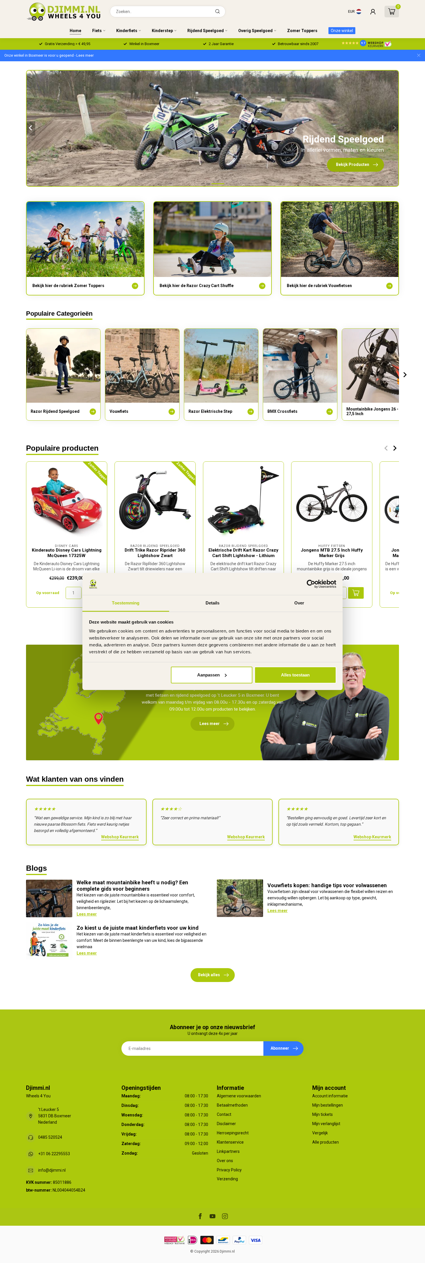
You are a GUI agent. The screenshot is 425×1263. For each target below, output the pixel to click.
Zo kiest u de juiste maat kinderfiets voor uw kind (138, 928)
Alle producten (325, 1142)
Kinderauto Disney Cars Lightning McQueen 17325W (66, 553)
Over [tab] (299, 602)
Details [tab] (213, 602)
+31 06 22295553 (54, 1153)
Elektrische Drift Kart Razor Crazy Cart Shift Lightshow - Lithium (243, 553)
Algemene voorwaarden (239, 1096)
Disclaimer (226, 1123)
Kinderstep (162, 30)
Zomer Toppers (302, 30)
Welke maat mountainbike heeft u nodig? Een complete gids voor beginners (132, 885)
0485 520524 (50, 1137)
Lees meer (87, 914)
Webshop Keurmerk (120, 837)
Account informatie (330, 1096)
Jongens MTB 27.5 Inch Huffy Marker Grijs (332, 553)
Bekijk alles (209, 974)
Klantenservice (230, 1142)
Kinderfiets (126, 30)
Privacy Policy (229, 1170)
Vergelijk (320, 1133)
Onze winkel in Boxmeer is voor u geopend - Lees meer (49, 55)
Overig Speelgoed (255, 30)
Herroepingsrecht (233, 1133)
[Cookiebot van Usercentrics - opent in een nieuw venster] (311, 584)
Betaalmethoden (232, 1105)
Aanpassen (208, 674)
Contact (224, 1114)
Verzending (227, 1179)
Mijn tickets (322, 1114)
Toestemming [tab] (125, 602)
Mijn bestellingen (327, 1105)
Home (75, 30)
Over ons (225, 1160)
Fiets (97, 30)
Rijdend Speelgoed (205, 30)
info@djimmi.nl (52, 1170)
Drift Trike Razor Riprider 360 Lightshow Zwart (155, 553)
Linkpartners (228, 1151)
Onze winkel (342, 30)
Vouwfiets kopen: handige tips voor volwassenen (327, 885)
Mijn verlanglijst (326, 1123)
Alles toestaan (295, 674)
